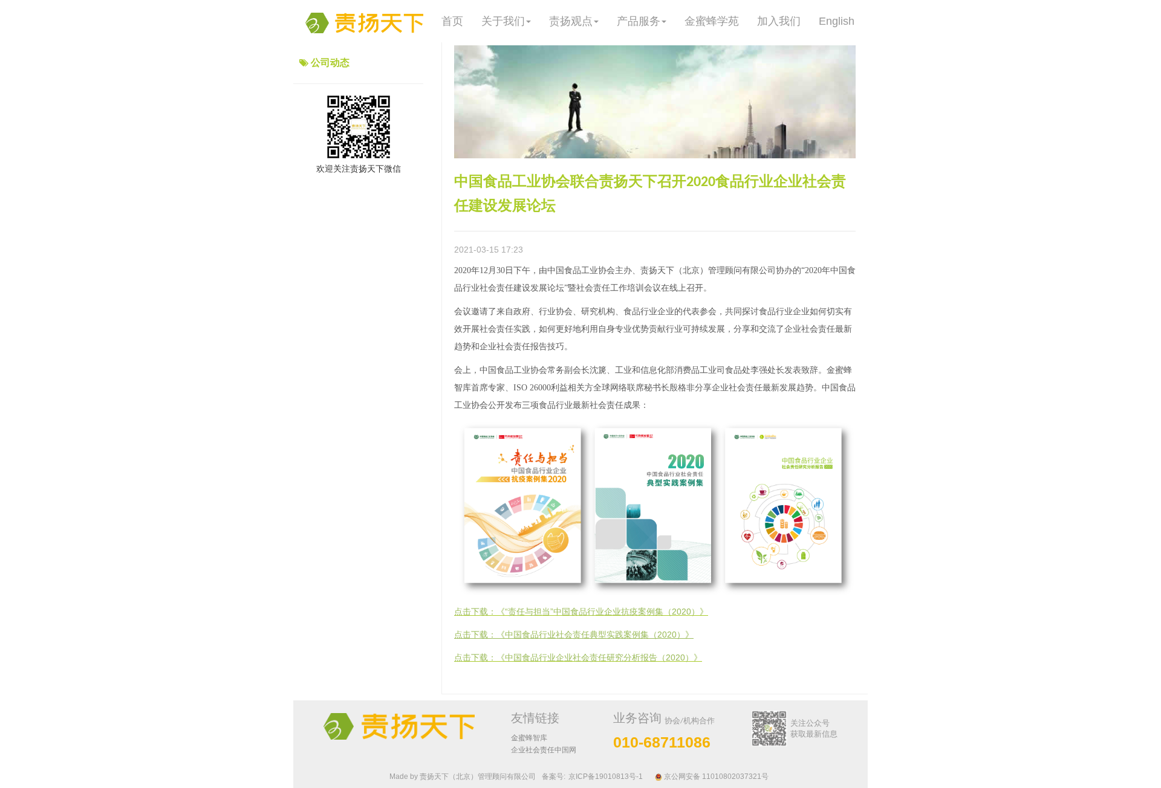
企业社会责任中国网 (543, 750)
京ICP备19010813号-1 (605, 776)
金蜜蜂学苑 (712, 21)
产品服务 (638, 21)
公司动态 (330, 62)
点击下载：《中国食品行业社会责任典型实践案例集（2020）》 (574, 634)
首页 (452, 21)
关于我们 (503, 21)
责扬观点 (571, 21)
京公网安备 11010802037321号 (715, 776)
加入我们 (779, 21)
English (836, 21)
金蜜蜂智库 (529, 738)
